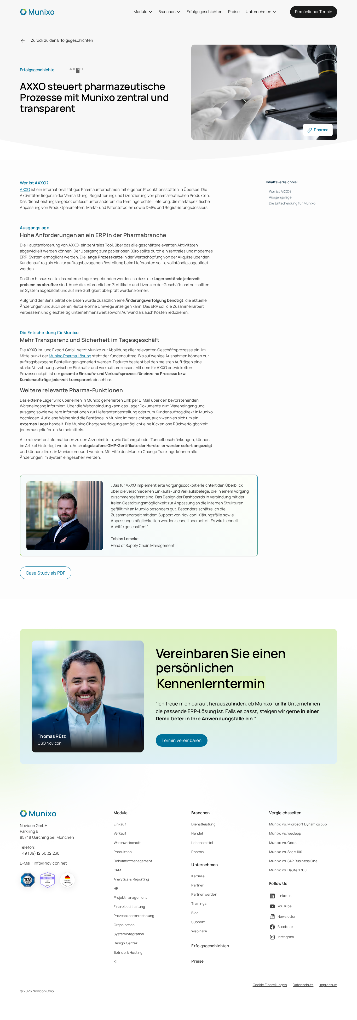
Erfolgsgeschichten (204, 11)
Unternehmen (258, 11)
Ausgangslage (280, 197)
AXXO (25, 189)
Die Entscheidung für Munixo (292, 203)
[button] (143, 12)
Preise (234, 11)
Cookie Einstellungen (270, 984)
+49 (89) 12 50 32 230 (39, 853)
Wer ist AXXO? (280, 191)
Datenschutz (303, 984)
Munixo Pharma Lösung (70, 356)
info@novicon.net (50, 863)
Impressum (328, 984)
